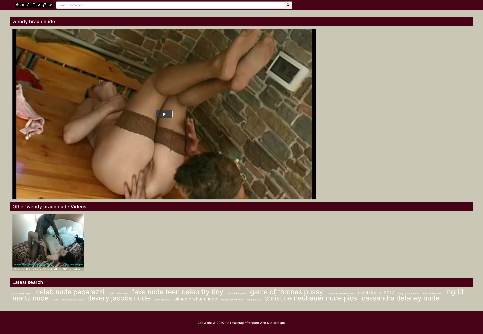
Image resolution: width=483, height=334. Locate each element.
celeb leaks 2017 (376, 292)
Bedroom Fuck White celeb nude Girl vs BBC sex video (47, 269)
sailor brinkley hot (237, 293)
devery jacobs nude (119, 298)
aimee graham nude (196, 299)
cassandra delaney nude (400, 298)
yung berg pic (254, 299)
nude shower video (432, 293)
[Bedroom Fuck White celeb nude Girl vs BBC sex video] (48, 241)
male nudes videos (119, 293)
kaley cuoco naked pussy (341, 293)
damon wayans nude (232, 299)
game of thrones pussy (287, 292)
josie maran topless (22, 293)
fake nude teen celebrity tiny (178, 292)
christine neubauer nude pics (311, 298)
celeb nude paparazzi (71, 292)
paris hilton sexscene (73, 299)
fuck (55, 299)
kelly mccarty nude (408, 293)
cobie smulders (163, 299)
